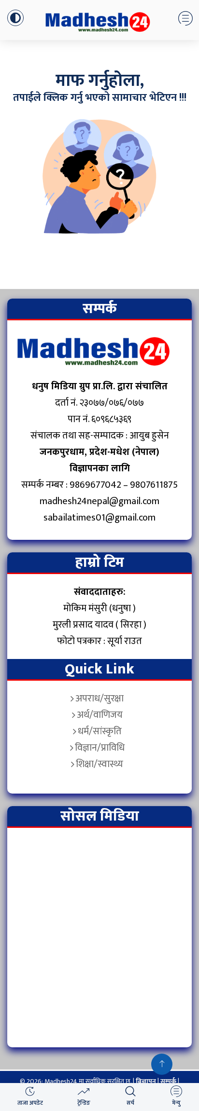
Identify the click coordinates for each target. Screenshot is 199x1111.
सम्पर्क (169, 1081)
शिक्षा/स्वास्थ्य (99, 764)
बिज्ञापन (146, 1081)
